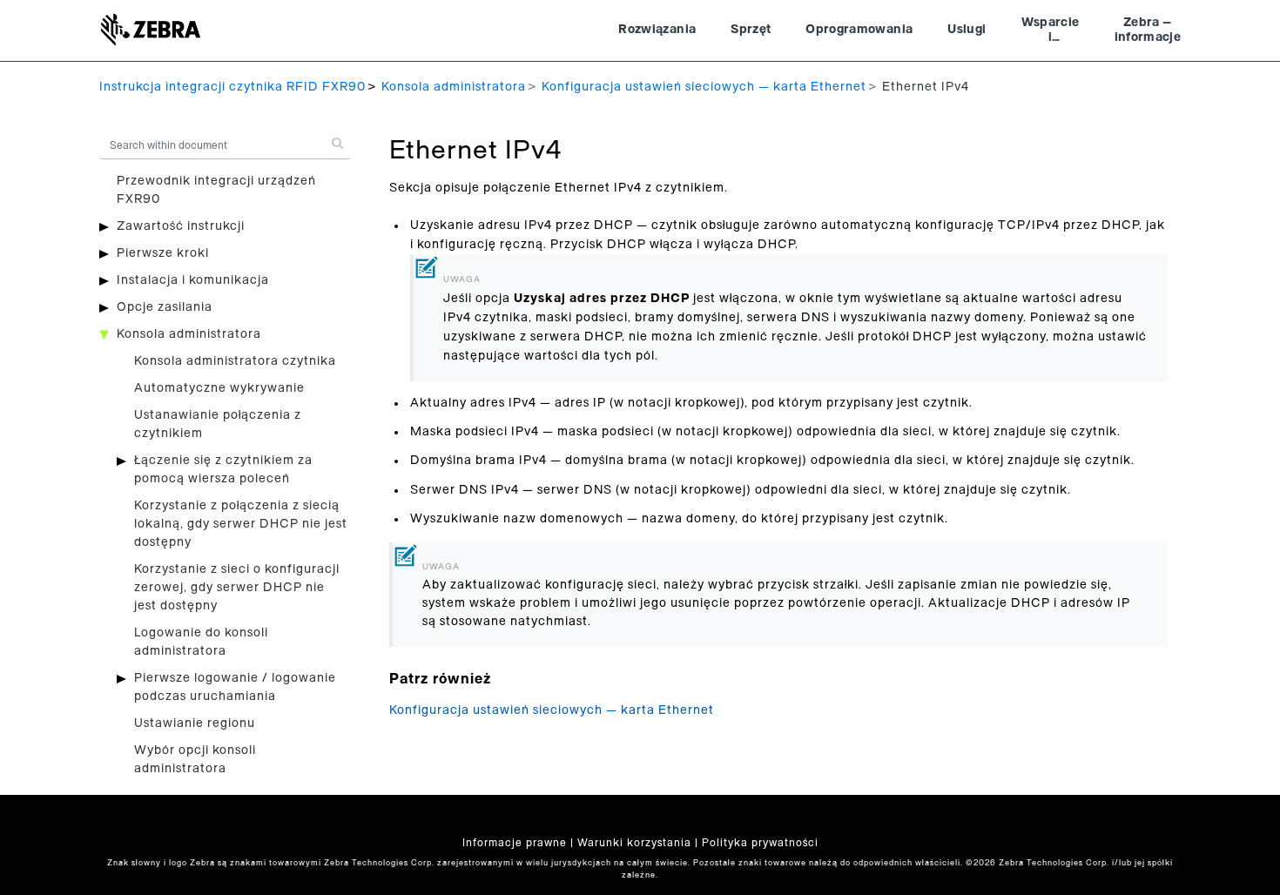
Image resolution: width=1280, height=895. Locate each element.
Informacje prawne (514, 843)
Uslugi (966, 30)
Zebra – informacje (1148, 30)
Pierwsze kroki (163, 253)
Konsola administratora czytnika (235, 361)
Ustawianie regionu (194, 723)
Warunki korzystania (634, 843)
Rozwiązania (657, 30)
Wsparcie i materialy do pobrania (1050, 32)
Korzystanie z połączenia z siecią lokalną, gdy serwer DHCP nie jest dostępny (240, 524)
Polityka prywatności (760, 843)
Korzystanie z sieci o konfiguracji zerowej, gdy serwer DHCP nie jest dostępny (237, 587)
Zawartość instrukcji (181, 226)
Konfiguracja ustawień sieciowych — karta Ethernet (704, 87)
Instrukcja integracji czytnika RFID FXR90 (232, 87)
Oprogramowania (859, 30)
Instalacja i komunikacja (193, 280)
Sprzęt (751, 30)
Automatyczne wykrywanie (219, 388)
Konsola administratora (453, 87)
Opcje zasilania (164, 307)
